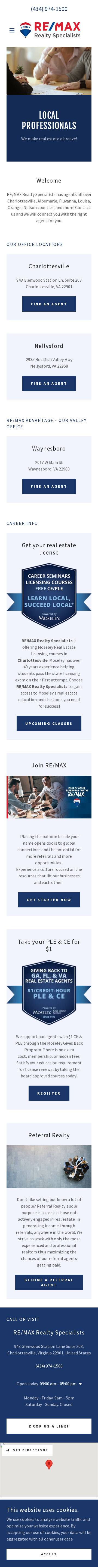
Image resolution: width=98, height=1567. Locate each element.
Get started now (49, 899)
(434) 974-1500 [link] (49, 9)
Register (49, 1093)
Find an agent (49, 304)
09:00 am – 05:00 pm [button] (58, 1383)
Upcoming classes (49, 723)
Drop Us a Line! (49, 1426)
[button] (13, 30)
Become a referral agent (49, 1282)
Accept (49, 1554)
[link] (49, 30)
